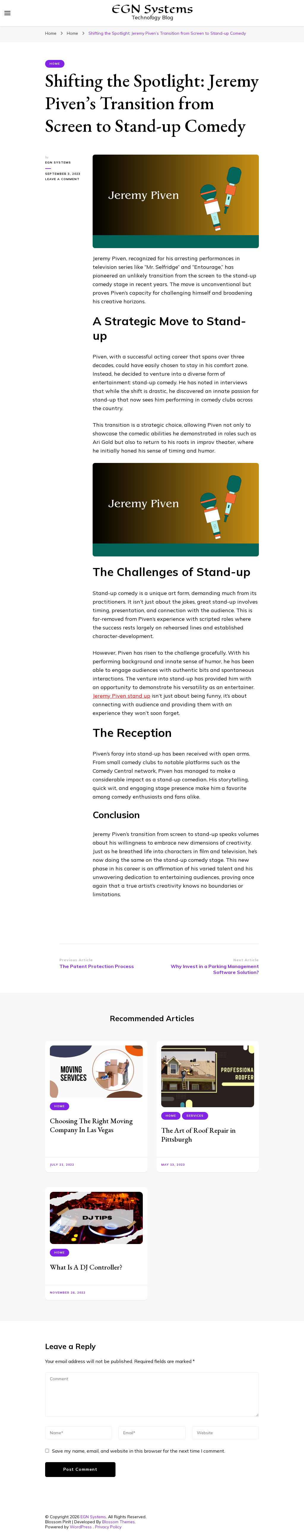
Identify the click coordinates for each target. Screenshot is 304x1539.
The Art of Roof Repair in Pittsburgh (198, 1135)
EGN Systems (58, 162)
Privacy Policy (108, 1527)
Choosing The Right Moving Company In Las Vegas (91, 1125)
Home (55, 64)
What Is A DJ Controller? (86, 1267)
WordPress (81, 1527)
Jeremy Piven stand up (121, 695)
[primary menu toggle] (7, 13)
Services (195, 1116)
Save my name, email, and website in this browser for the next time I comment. (138, 1451)
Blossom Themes (118, 1521)
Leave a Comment (64, 179)
